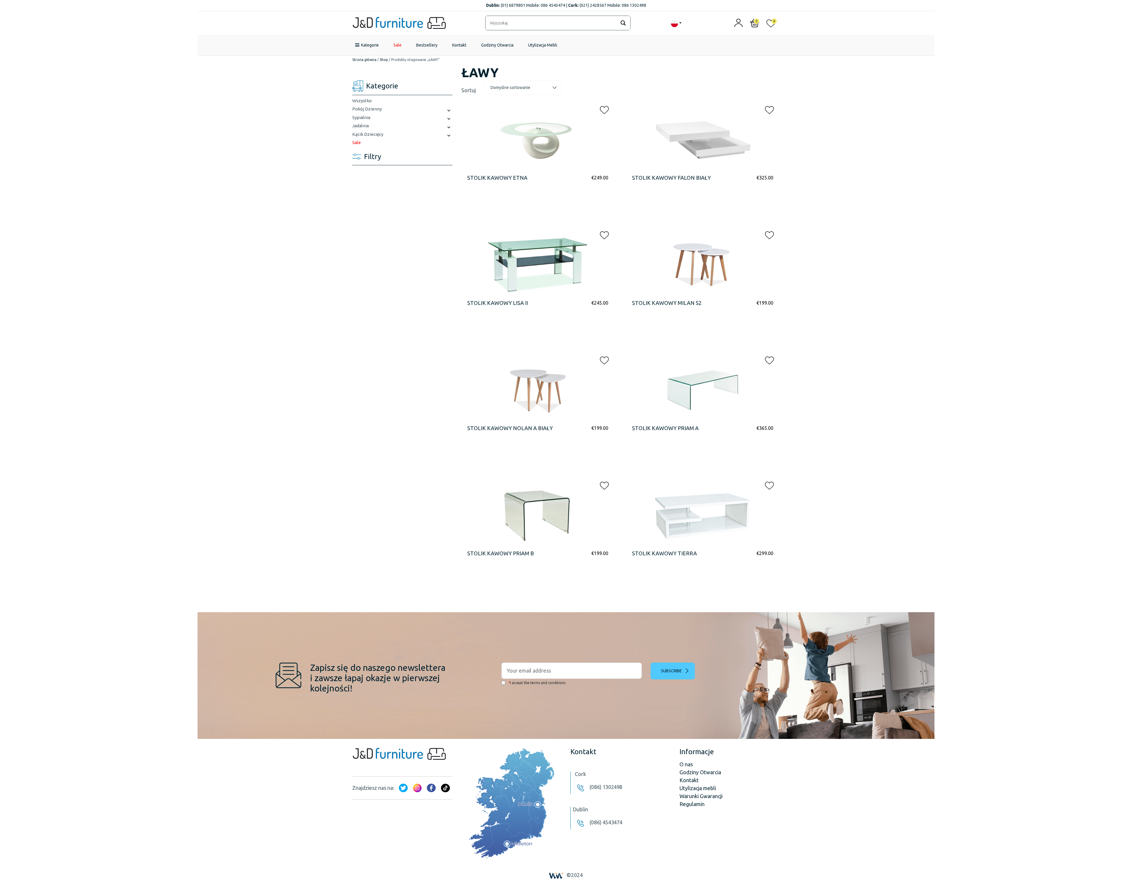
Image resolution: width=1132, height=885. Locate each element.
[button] (602, 108)
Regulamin (692, 804)
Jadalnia (360, 125)
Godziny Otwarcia (497, 45)
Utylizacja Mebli (542, 45)
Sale (398, 45)
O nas (686, 764)
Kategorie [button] (370, 45)
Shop (384, 60)
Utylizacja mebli (697, 788)
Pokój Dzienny (367, 108)
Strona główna (364, 60)
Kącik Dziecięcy (367, 134)
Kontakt (459, 45)
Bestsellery (426, 45)
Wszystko (362, 100)
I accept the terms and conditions (536, 683)
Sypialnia (361, 117)
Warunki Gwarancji (701, 796)
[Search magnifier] (623, 23)
